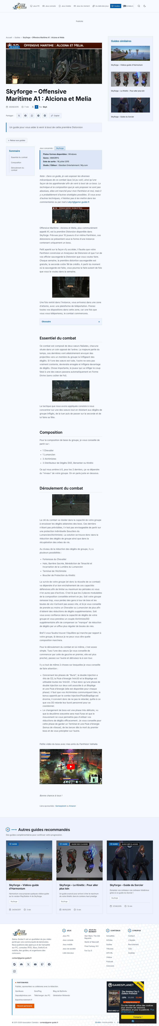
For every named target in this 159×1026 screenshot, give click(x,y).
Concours (110, 966)
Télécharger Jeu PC (42, 995)
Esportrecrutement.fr (23, 1000)
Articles (109, 940)
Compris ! (137, 1016)
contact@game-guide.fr (22, 958)
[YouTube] (35, 964)
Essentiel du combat (19, 157)
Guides (17, 37)
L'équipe (131, 940)
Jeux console (68, 940)
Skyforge (60, 148)
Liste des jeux (68, 953)
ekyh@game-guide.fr (78, 202)
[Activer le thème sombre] (144, 5)
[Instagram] (14, 971)
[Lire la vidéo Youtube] (71, 766)
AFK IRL (109, 953)
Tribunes (109, 949)
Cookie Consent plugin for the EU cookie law (138, 1021)
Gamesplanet (60, 806)
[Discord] (21, 964)
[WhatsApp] (31, 115)
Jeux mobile (67, 944)
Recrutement (133, 944)
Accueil (9, 37)
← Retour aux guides (16, 140)
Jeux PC (66, 936)
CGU (130, 949)
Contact (131, 936)
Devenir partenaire (24, 1006)
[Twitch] (42, 964)
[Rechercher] (138, 5)
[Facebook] (25, 115)
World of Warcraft (91, 942)
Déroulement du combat (17, 169)
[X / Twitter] (28, 964)
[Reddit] (44, 115)
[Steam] (14, 964)
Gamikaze (19, 991)
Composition (16, 162)
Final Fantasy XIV (91, 946)
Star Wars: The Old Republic (92, 937)
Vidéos (109, 957)
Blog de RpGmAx (60, 991)
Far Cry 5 (88, 950)
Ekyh (45, 107)
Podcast (109, 961)
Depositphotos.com (23, 995)
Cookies (131, 953)
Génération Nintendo (61, 995)
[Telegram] (38, 115)
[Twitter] (19, 115)
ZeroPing (37, 991)
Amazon (72, 806)
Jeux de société (69, 949)
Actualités (110, 936)
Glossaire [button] (46, 321)
